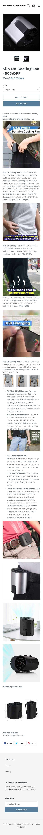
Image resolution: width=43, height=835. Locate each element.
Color (5, 85)
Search (8, 765)
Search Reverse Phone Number (21, 824)
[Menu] (38, 5)
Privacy (8, 772)
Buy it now (21, 104)
